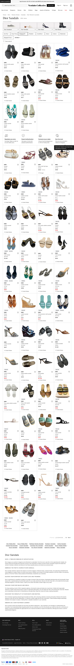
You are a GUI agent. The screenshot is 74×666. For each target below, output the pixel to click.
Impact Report (63, 628)
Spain (24, 664)
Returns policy (21, 628)
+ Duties (43, 170)
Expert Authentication (27, 139)
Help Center (49, 623)
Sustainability (63, 626)
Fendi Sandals (49, 546)
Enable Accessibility (5, 1)
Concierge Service (6, 625)
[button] (71, 5)
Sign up (65, 5)
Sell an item (51, 5)
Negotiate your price (10, 139)
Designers (12, 10)
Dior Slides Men (10, 544)
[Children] (33, 10)
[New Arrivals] (9, 10)
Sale (66, 10)
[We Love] (63, 10)
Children (30, 10)
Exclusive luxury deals (44, 139)
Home (4, 15)
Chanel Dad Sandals (12, 546)
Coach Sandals (24, 546)
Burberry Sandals (50, 544)
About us (62, 624)
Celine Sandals (61, 544)
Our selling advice (36, 625)
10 (66, 537)
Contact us (48, 625)
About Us (71, 10)
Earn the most (59, 139)
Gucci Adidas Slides (61, 546)
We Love (60, 10)
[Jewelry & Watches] (50, 10)
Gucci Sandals (13, 547)
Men (25, 10)
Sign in (59, 5)
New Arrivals (4, 10)
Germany (20, 664)
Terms (24, 643)
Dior (9, 15)
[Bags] (38, 10)
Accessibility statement (7, 643)
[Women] (22, 10)
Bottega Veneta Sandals (36, 544)
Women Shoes (15, 15)
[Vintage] (57, 10)
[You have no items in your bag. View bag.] (71, 5)
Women (19, 10)
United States (14, 664)
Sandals (23, 15)
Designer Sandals (24, 547)
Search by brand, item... (10, 5)
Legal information (18, 643)
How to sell (34, 623)
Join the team (63, 630)
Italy (26, 664)
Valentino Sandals (49, 547)
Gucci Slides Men (22, 544)
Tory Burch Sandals (36, 547)
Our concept (5, 623)
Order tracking (21, 623)
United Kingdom (8, 664)
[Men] (27, 10)
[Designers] (16, 10)
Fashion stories (63, 632)
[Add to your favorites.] (18, 63)
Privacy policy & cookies (32, 643)
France (2, 664)
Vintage (54, 10)
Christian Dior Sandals (36, 546)
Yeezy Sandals (61, 547)
